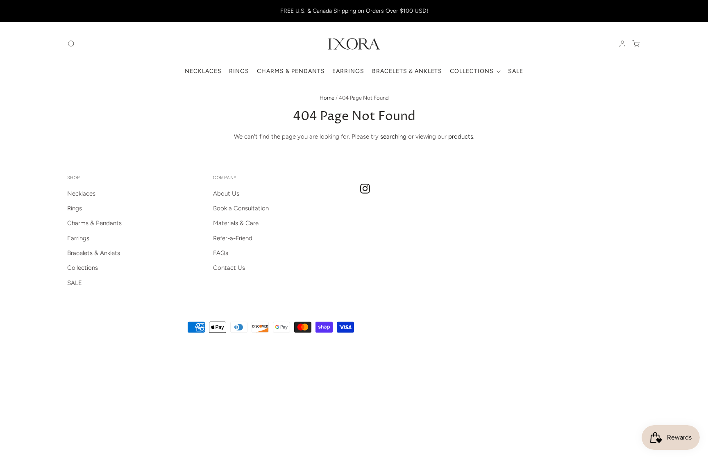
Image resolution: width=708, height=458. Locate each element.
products (460, 136)
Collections (472, 71)
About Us (226, 193)
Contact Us (229, 267)
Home (327, 98)
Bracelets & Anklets (407, 71)
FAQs (220, 253)
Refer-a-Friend (232, 238)
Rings (239, 71)
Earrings (348, 71)
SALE (515, 71)
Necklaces (203, 71)
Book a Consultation (241, 208)
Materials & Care (236, 223)
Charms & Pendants (291, 71)
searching (393, 136)
